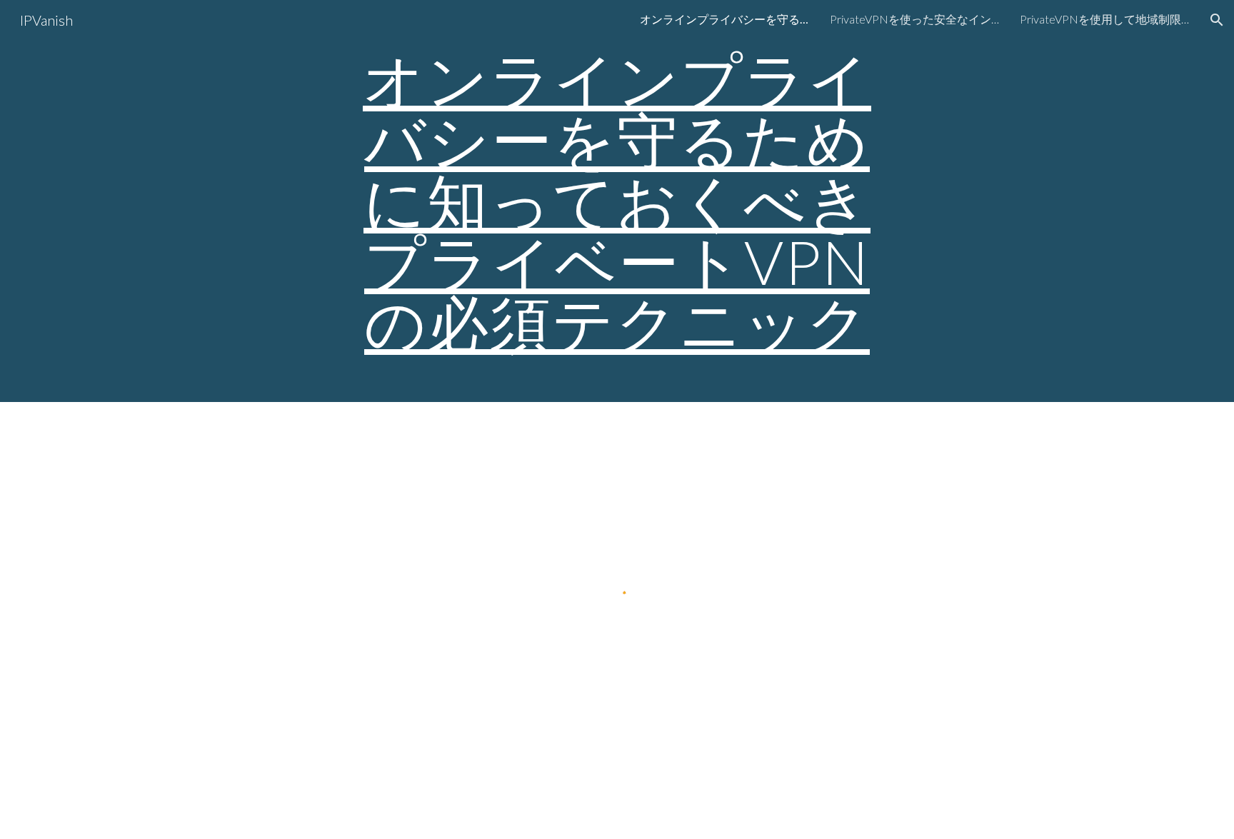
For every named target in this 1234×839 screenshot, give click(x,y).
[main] (617, 201)
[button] (1217, 20)
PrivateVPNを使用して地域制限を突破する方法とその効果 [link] (1105, 19)
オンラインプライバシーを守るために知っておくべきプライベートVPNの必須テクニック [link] (725, 19)
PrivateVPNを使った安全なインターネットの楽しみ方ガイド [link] (915, 19)
